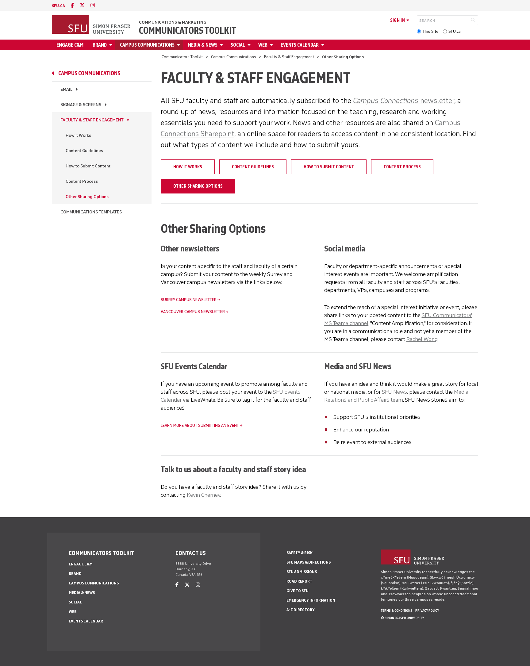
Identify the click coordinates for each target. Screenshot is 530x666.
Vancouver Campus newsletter (193, 311)
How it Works (78, 135)
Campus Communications (147, 45)
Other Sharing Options (87, 196)
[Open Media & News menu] (222, 45)
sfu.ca (58, 5)
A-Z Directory (300, 609)
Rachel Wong (422, 339)
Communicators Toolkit (187, 30)
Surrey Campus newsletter (189, 299)
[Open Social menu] (250, 45)
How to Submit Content (88, 166)
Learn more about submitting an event (200, 425)
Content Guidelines (84, 150)
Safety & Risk (299, 552)
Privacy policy (427, 610)
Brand (100, 45)
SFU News (394, 391)
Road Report (299, 581)
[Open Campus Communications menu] (179, 45)
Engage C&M (69, 45)
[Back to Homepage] (92, 25)
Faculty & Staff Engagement (289, 57)
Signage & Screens (80, 104)
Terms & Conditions (396, 610)
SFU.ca (454, 31)
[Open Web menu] (272, 45)
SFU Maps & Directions (308, 562)
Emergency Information (310, 600)
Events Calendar (300, 45)
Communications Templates (91, 212)
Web (262, 45)
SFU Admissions (301, 571)
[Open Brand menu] (111, 45)
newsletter (403, 100)
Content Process (82, 181)
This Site (430, 31)
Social (238, 45)
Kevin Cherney (203, 495)
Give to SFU (297, 590)
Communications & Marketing (172, 22)
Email (66, 89)
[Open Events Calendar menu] (323, 45)
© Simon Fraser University (402, 618)
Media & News (202, 45)
